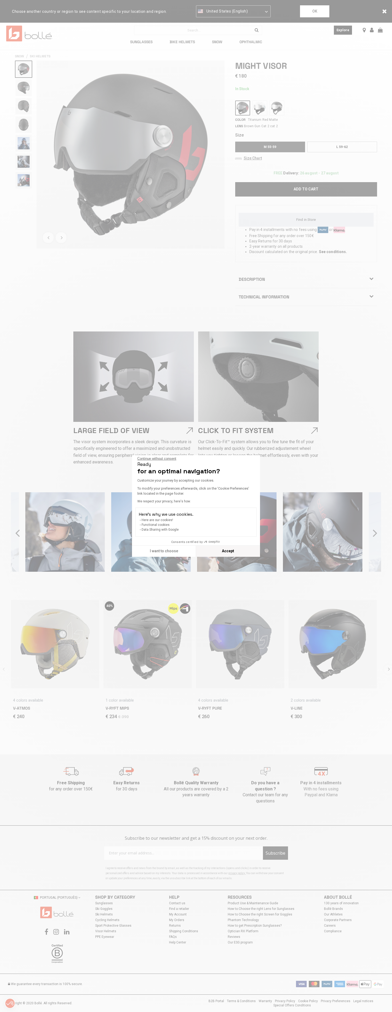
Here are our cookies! (157, 520)
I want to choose (164, 551)
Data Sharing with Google (160, 529)
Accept (228, 551)
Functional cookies (156, 525)
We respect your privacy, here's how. (164, 501)
